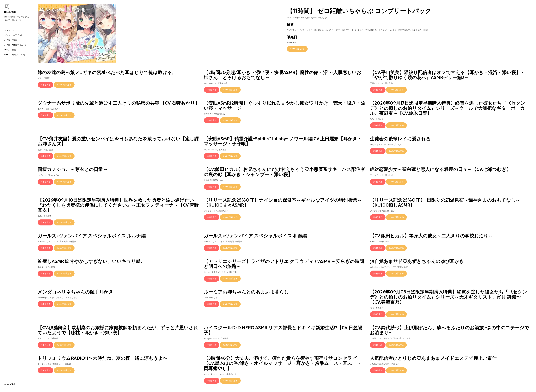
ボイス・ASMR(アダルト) (15, 45)
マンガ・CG (9, 30)
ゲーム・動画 (10, 49)
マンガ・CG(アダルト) (13, 35)
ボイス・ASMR (10, 40)
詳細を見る (45, 84)
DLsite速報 (10, 12)
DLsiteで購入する (297, 48)
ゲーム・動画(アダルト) (14, 54)
